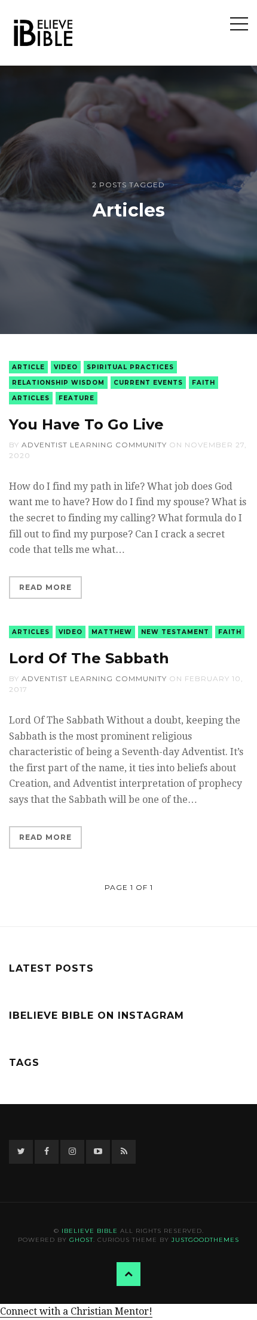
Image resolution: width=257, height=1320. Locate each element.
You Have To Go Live (86, 424)
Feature (76, 398)
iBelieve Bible (90, 1231)
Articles (31, 398)
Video (66, 367)
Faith (203, 383)
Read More (45, 587)
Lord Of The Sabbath (89, 658)
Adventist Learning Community (94, 444)
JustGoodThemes (205, 1240)
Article (28, 367)
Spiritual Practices (130, 367)
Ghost (81, 1240)
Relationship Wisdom (58, 383)
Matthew (111, 632)
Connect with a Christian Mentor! (76, 1311)
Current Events (148, 383)
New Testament (175, 632)
